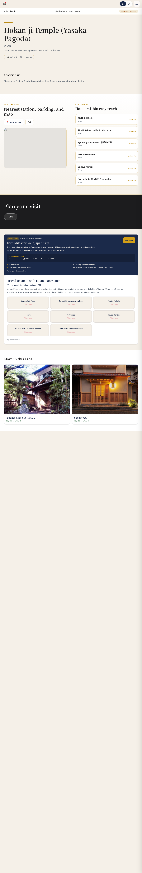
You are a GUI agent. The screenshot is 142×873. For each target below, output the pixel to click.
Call (29, 122)
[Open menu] (137, 4)
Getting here (61, 11)
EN (123, 4)
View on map (13, 122)
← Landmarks (10, 11)
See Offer (129, 240)
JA (129, 4)
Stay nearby (74, 11)
